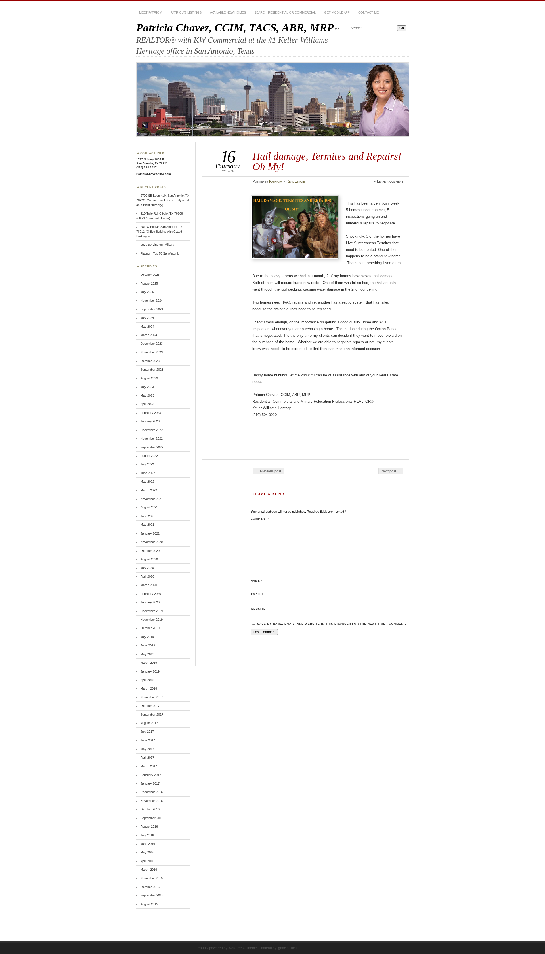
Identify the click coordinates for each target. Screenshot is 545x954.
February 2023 (151, 412)
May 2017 (147, 749)
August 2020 (149, 559)
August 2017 (149, 723)
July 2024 (147, 317)
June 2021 (148, 516)
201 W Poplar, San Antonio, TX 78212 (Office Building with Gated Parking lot (159, 231)
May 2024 (147, 326)
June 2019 (148, 645)
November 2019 (152, 619)
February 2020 (151, 593)
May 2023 (147, 395)
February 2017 (151, 775)
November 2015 (152, 878)
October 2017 (150, 705)
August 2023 (149, 378)
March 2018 (149, 688)
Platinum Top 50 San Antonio (160, 253)
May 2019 (147, 654)
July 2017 (147, 731)
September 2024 (152, 309)
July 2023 (147, 387)
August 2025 (149, 283)
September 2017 (152, 714)
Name (257, 580)
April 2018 (147, 680)
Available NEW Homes (228, 12)
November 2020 (152, 542)
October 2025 (150, 274)
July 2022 (147, 464)
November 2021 (152, 499)
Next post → (391, 471)
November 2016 (152, 800)
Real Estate (295, 181)
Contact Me (368, 12)
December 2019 (152, 611)
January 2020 (150, 602)
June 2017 (148, 740)
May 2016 (147, 852)
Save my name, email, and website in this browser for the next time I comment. (331, 623)
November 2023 (152, 352)
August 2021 (149, 507)
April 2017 (147, 757)
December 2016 (152, 792)
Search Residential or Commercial (285, 12)
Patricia (275, 181)
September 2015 (152, 895)
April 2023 (147, 404)
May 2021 (147, 524)
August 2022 (149, 455)
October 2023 (150, 360)
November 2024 (152, 300)
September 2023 (152, 369)
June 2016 (148, 843)
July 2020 (147, 567)
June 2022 (148, 473)
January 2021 (150, 533)
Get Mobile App (337, 12)
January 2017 (150, 783)
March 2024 (149, 335)
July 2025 (147, 292)
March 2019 (149, 662)
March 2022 (149, 490)
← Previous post (268, 471)
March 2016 (149, 869)
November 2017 (152, 697)
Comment (260, 518)
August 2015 (149, 904)
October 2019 (150, 628)
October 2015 (150, 887)
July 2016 (147, 835)
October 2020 (150, 550)
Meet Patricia (150, 12)
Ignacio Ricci (287, 948)
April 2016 (147, 861)
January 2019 (150, 671)
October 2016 (150, 809)
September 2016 (152, 818)
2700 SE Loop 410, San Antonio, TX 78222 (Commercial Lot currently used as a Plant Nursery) (162, 200)
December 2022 (152, 430)
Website (258, 608)
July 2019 (147, 637)
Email (257, 594)
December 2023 (152, 343)
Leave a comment (390, 181)
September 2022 (152, 447)
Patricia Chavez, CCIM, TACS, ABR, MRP (235, 28)
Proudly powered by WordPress (220, 948)
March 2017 (149, 766)
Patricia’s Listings (186, 12)
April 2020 (147, 576)
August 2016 (149, 826)
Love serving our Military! (158, 244)
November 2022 (152, 438)
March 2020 (149, 585)
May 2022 (147, 481)
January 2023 (150, 421)
